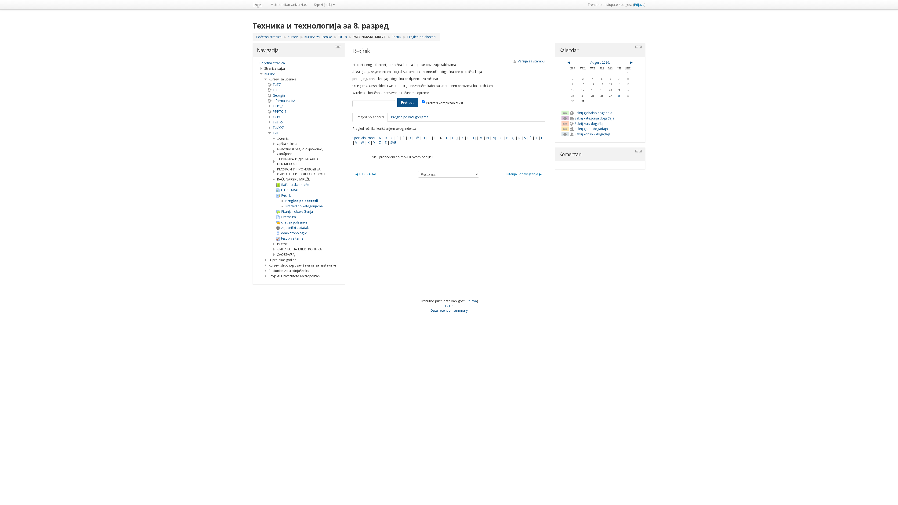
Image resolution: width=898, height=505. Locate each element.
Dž (417, 138)
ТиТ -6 (278, 122)
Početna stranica (272, 63)
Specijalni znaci (363, 138)
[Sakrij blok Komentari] (636, 151)
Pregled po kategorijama (409, 117)
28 (618, 95)
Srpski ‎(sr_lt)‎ (323, 4)
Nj (494, 138)
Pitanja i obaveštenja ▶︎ (524, 174)
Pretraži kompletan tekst (444, 103)
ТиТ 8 (277, 133)
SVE (393, 142)
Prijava (639, 4)
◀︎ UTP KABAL (366, 174)
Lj (474, 138)
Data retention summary (449, 310)
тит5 (276, 117)
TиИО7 (278, 127)
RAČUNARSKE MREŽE (369, 37)
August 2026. (600, 62)
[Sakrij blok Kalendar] (636, 47)
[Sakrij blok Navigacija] (336, 47)
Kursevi (269, 74)
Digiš (257, 4)
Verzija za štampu (531, 61)
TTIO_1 (278, 106)
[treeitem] (298, 63)
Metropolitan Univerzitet (288, 4)
